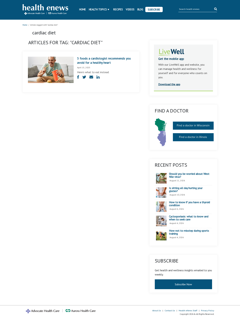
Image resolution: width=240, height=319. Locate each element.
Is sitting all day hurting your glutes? (186, 190)
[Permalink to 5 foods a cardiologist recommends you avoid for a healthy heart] (51, 69)
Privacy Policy (207, 310)
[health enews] (45, 9)
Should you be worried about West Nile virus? (189, 175)
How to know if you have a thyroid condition (189, 204)
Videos (130, 9)
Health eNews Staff (188, 310)
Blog (140, 9)
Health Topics (98, 9)
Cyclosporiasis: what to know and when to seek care (188, 218)
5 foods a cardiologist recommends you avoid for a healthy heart (104, 60)
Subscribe (154, 9)
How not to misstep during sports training (189, 232)
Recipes (118, 9)
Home (82, 9)
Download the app (169, 84)
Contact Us (170, 310)
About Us (156, 310)
